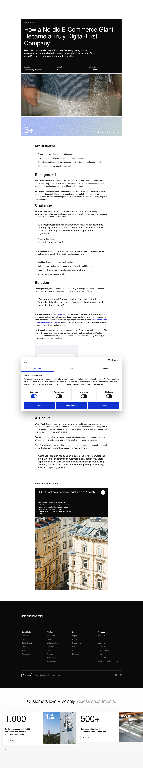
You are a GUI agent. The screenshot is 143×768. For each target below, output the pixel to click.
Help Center (26, 650)
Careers (101, 639)
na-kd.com (93, 69)
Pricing (24, 639)
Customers (102, 643)
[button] (5, 750)
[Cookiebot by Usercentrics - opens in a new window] (109, 361)
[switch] (59, 396)
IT (73, 650)
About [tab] (105, 368)
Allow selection (72, 405)
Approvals (51, 646)
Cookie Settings (104, 646)
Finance (75, 654)
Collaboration (52, 643)
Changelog (25, 654)
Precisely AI (51, 657)
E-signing (51, 650)
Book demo (25, 635)
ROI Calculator (27, 643)
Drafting (50, 639)
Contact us (102, 657)
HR (73, 646)
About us (101, 635)
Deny (39, 405)
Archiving (50, 654)
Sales (74, 639)
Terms (100, 654)
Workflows (51, 635)
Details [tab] (71, 368)
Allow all (103, 405)
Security (24, 646)
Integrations (51, 661)
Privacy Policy (103, 650)
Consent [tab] (37, 368)
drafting (59, 314)
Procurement (77, 643)
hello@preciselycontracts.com (110, 661)
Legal (74, 635)
